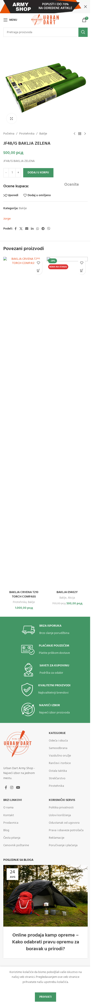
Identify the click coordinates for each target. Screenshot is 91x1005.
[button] (38, 271)
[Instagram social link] (12, 787)
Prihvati (45, 997)
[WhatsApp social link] (37, 229)
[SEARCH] (83, 32)
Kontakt (8, 815)
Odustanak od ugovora (64, 822)
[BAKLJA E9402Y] (67, 422)
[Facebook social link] (15, 229)
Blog (6, 830)
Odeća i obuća (58, 740)
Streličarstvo (57, 778)
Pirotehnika (26, 133)
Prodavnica (10, 822)
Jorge (7, 218)
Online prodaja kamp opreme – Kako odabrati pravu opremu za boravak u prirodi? (45, 942)
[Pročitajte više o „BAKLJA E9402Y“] (81, 271)
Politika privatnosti (61, 807)
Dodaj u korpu (38, 172)
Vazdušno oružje (60, 755)
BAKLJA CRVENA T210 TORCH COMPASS (23, 594)
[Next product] (85, 134)
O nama (8, 807)
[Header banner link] (45, 6)
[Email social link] (27, 229)
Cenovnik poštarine (16, 845)
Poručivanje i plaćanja (63, 845)
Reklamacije (56, 837)
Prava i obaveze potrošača (66, 830)
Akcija (71, 597)
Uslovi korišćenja (60, 815)
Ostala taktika (58, 771)
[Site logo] (45, 20)
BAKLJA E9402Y (67, 592)
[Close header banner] (85, 6)
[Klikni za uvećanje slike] (12, 118)
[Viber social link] (49, 229)
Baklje (43, 133)
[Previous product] (74, 134)
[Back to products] (79, 134)
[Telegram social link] (43, 229)
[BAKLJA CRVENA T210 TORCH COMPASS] (23, 422)
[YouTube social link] (18, 787)
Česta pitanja (11, 837)
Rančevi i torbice (60, 763)
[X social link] (21, 229)
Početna (8, 133)
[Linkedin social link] (32, 229)
